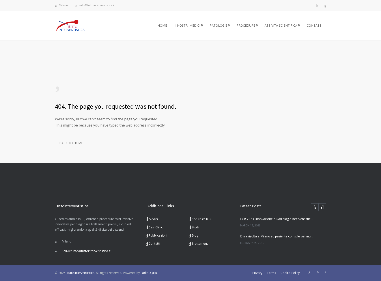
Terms (271, 273)
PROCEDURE (246, 25)
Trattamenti (200, 243)
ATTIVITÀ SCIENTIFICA (281, 25)
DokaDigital (149, 273)
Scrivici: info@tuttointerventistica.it (86, 251)
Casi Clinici (156, 227)
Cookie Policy (290, 273)
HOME (162, 25)
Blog (195, 235)
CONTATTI (314, 25)
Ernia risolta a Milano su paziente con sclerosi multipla (276, 236)
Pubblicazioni (158, 235)
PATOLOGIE (218, 25)
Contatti (154, 243)
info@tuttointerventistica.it (97, 5)
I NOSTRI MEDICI (187, 25)
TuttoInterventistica (80, 273)
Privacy (257, 273)
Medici (153, 219)
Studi (195, 227)
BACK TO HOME (71, 143)
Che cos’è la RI (202, 219)
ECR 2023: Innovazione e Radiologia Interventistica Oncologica (276, 219)
